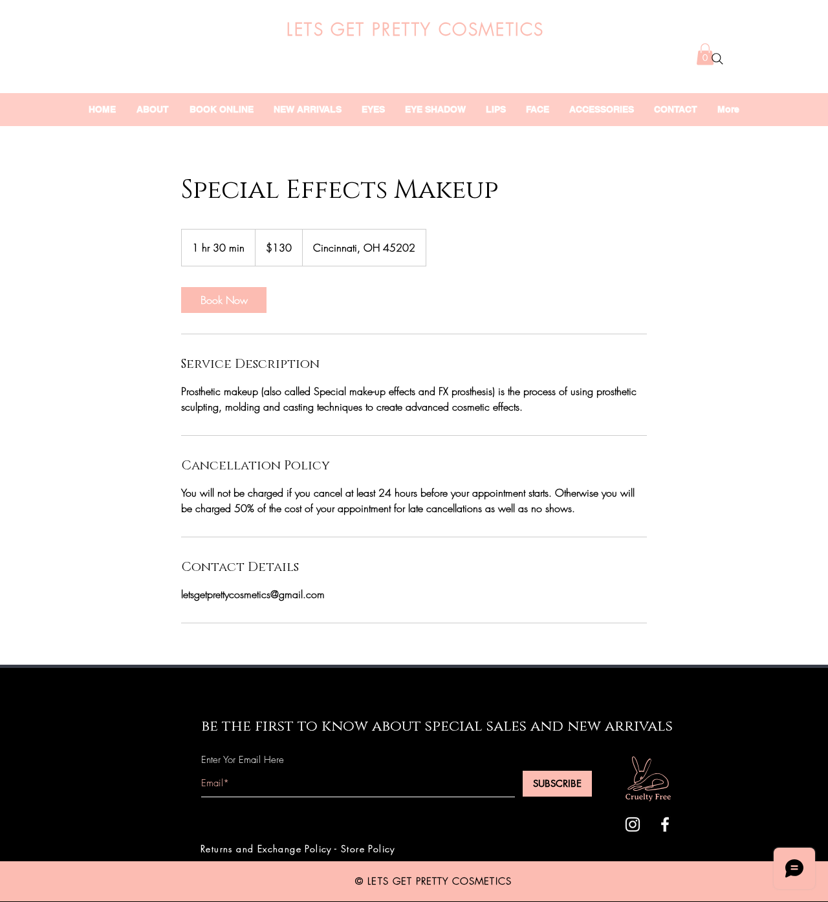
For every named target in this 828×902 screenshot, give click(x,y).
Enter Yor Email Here (242, 760)
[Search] (717, 58)
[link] (224, 300)
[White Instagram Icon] (632, 824)
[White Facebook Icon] (665, 824)
